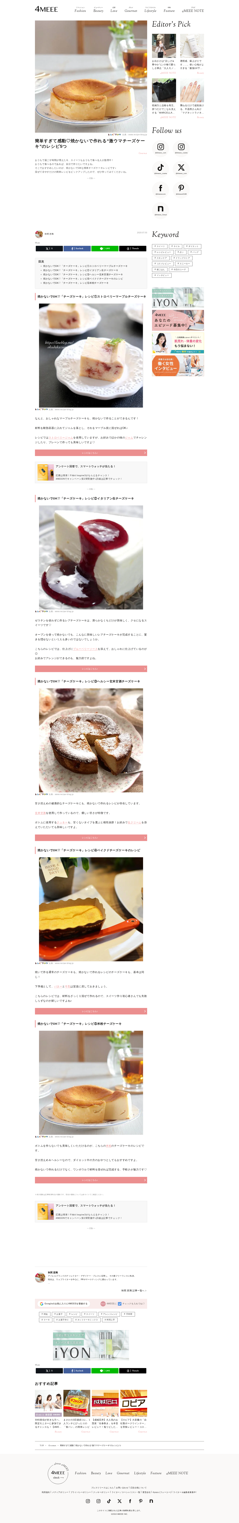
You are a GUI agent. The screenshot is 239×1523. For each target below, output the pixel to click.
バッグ (196, 252)
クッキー (62, 822)
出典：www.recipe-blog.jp (134, 134)
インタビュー (163, 275)
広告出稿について (138, 1488)
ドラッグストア (183, 258)
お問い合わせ (122, 1488)
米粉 (109, 1145)
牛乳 (68, 986)
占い (182, 252)
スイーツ (90, 1314)
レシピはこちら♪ (90, 453)
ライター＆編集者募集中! (184, 1492)
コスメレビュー (164, 264)
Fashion (80, 1473)
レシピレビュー (164, 252)
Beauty (96, 1473)
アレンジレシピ (110, 1314)
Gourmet (123, 1473)
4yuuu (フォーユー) (162, 1492)
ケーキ (47, 1320)
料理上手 (111, 1320)
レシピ (74, 1314)
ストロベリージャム (61, 437)
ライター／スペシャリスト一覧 (126, 1492)
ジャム (129, 437)
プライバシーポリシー (81, 1492)
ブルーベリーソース (85, 649)
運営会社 (146, 1492)
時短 (46, 1314)
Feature (156, 1473)
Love (109, 1473)
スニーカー (185, 264)
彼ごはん (161, 269)
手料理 (129, 1314)
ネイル (177, 246)
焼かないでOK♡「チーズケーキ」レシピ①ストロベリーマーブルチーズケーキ (85, 266)
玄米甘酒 (40, 813)
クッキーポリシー (101, 1492)
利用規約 (46, 1492)
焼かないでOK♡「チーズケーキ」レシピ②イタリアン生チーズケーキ (80, 270)
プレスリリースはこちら (102, 1488)
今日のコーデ (180, 269)
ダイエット (193, 246)
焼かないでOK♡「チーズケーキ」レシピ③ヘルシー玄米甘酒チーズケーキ (83, 274)
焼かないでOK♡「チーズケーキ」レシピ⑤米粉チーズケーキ (76, 283)
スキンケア (162, 258)
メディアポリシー (60, 1492)
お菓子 (59, 1314)
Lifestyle (140, 1473)
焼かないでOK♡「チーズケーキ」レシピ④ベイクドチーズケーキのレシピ (83, 278)
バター (58, 986)
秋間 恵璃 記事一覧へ (133, 1290)
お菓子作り (64, 1320)
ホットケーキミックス (88, 1320)
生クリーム (134, 822)
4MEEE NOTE (177, 1473)
